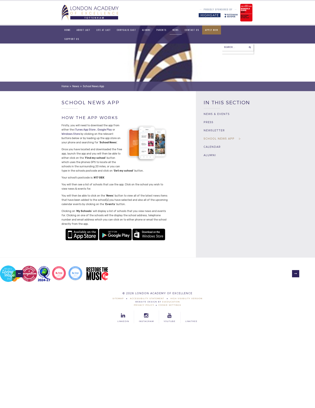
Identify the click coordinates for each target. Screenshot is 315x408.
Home (65, 86)
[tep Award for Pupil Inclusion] (75, 273)
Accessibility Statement (147, 298)
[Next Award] (295, 273)
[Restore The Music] (97, 273)
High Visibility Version (186, 298)
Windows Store (71, 133)
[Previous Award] (19, 273)
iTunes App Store (84, 129)
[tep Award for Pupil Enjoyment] (59, 273)
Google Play (104, 129)
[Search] (249, 47)
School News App (93, 86)
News (75, 86)
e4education (171, 301)
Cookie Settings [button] (169, 305)
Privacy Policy (144, 305)
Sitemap (118, 298)
